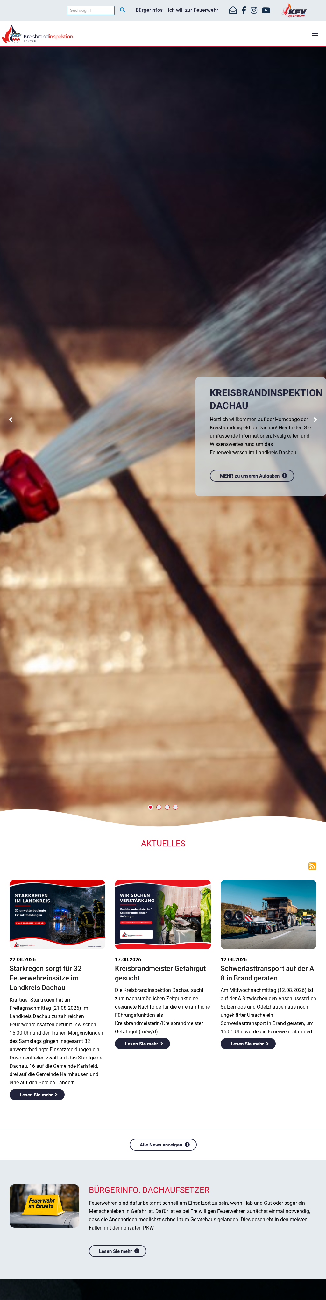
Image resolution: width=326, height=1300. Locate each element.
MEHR (273, 574)
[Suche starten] (122, 10)
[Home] (163, 34)
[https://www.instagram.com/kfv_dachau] (253, 10)
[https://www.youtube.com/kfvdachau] (266, 10)
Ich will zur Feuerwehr (193, 10)
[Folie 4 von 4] (175, 807)
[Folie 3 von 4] (167, 807)
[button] (314, 33)
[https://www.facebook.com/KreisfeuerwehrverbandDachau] (243, 10)
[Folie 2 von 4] (158, 807)
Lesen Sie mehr (36, 1095)
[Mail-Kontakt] (233, 10)
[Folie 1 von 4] (150, 807)
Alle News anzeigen (161, 1145)
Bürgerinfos (149, 10)
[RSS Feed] (312, 866)
